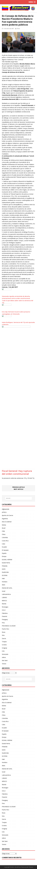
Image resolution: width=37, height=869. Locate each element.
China (3, 534)
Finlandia (4, 566)
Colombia (5, 537)
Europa (4, 556)
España (4, 553)
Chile (3, 531)
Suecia (4, 638)
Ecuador (4, 547)
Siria (3, 635)
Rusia (3, 632)
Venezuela (5, 654)
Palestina (4, 613)
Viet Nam (5, 660)
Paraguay (5, 619)
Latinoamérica (6, 594)
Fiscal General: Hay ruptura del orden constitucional (17, 472)
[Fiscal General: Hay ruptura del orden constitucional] (16, 466)
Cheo (18, 28)
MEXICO (4, 600)
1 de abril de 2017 (8, 28)
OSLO (4, 610)
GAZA (3, 569)
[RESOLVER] (18, 8)
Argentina (5, 518)
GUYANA (4, 575)
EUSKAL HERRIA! (7, 559)
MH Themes (30, 867)
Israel (3, 591)
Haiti (3, 578)
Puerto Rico (5, 629)
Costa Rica (5, 541)
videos (4, 657)
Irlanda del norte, (7, 588)
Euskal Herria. (6, 563)
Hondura (4, 582)
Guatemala (5, 572)
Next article (18, 489)
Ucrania (4, 645)
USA (3, 651)
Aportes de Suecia (7, 515)
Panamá (4, 616)
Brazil (3, 528)
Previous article (18, 487)
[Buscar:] (18, 498)
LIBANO (4, 597)
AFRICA (4, 512)
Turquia (4, 641)
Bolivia (4, 525)
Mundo (4, 604)
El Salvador (5, 550)
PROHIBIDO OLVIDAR (8, 626)
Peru (3, 623)
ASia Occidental (6, 522)
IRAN (3, 585)
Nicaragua (5, 607)
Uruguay (4, 648)
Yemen (4, 664)
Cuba (3, 544)
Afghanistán (5, 509)
